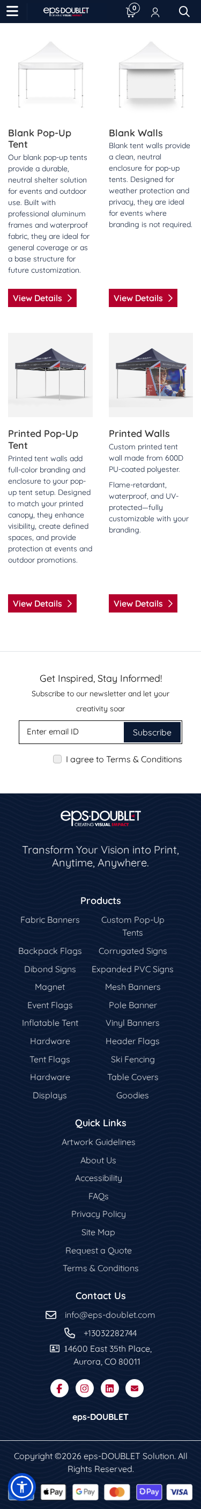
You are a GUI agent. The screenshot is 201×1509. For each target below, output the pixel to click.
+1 (87, 1333)
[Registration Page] (155, 11)
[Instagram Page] (85, 1388)
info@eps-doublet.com (110, 1314)
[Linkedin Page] (110, 1388)
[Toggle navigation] (12, 11)
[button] (22, 1487)
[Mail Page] (134, 1388)
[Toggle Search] (184, 12)
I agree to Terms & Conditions (124, 759)
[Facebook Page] (59, 1388)
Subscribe (152, 732)
